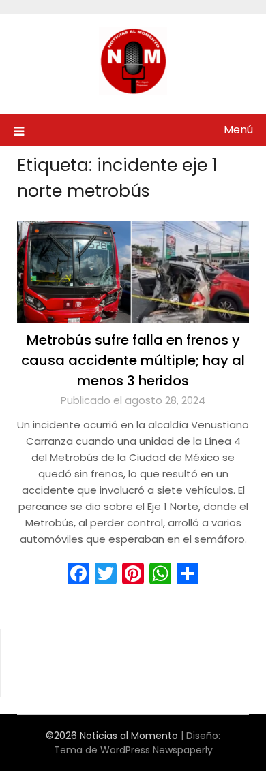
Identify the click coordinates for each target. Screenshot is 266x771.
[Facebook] (78, 573)
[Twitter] (105, 573)
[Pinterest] (133, 573)
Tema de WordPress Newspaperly (133, 750)
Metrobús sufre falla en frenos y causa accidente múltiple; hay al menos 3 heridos (133, 360)
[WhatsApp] (160, 573)
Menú (238, 130)
